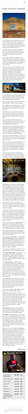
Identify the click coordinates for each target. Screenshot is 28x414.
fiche (21, 374)
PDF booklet (22, 349)
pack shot (17, 374)
